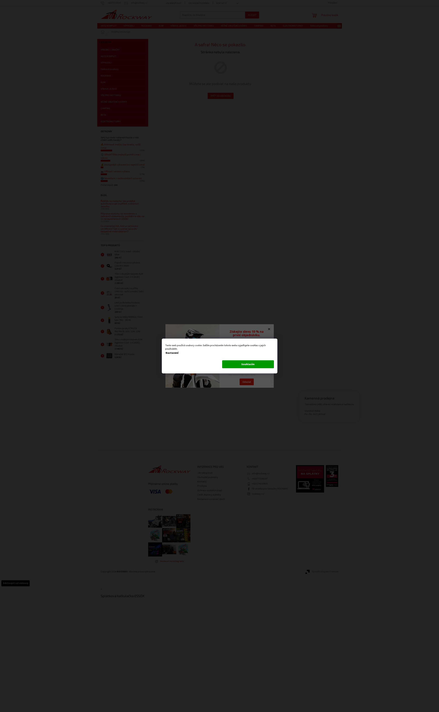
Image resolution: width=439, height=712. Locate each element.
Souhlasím (248, 364)
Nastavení (172, 353)
